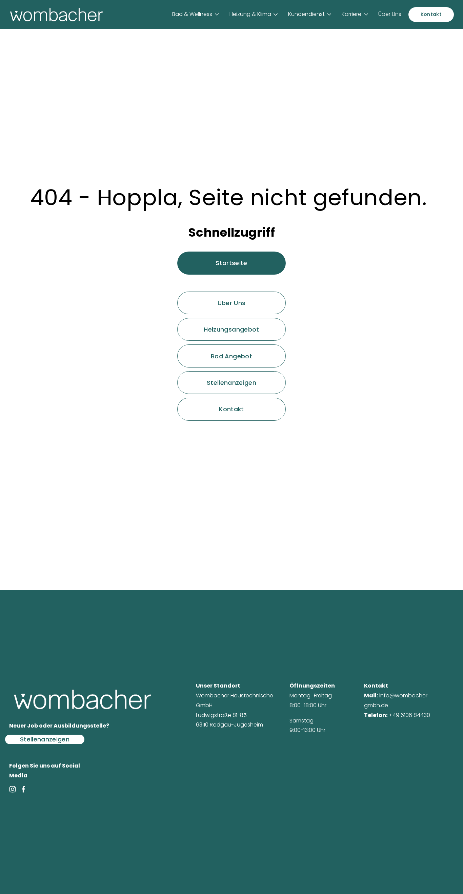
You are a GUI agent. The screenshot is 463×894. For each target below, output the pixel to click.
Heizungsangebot (231, 329)
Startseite (231, 263)
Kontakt (431, 14)
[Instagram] (12, 789)
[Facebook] (23, 789)
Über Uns (389, 14)
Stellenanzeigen (231, 382)
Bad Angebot (231, 356)
